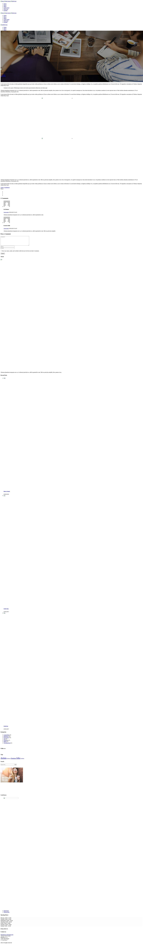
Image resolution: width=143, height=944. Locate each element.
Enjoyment (3, 76)
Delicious (6, 736)
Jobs (18, 758)
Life (5, 739)
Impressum (6, 910)
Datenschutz (6, 912)
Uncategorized (7, 743)
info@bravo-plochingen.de (7, 934)
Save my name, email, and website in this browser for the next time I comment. (20, 251)
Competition (6, 735)
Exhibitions (7, 187)
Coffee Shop (6, 608)
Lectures (22, 758)
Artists (2, 187)
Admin (3, 75)
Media (5, 741)
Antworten (6, 212)
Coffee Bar (6, 726)
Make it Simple (7, 491)
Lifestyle (6, 740)
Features (13, 758)
